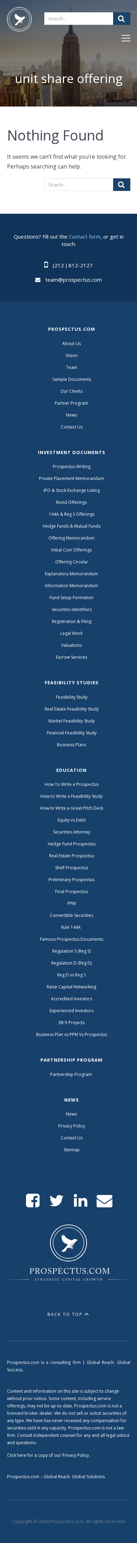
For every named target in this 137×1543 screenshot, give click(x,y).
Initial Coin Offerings (71, 550)
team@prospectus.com (73, 279)
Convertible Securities (71, 915)
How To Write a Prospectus (72, 784)
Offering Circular (71, 562)
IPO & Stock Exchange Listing (72, 490)
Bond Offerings (71, 502)
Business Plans (71, 745)
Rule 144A (71, 927)
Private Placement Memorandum (71, 478)
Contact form (84, 236)
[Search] (121, 18)
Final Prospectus (71, 891)
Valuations (71, 645)
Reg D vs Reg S (71, 975)
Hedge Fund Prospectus (72, 844)
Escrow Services (71, 657)
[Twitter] (56, 1200)
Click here (16, 1455)
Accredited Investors (71, 999)
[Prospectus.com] (19, 20)
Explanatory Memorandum (71, 574)
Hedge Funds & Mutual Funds (71, 526)
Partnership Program (71, 1074)
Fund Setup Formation (71, 598)
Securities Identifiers (72, 609)
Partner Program (71, 403)
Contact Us (72, 427)
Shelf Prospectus (71, 868)
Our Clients (71, 391)
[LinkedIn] (80, 1200)
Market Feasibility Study (71, 721)
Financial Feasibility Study (72, 733)
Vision (72, 355)
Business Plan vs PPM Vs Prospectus (71, 1034)
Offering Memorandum (71, 538)
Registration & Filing (71, 621)
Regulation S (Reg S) (71, 951)
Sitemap (72, 1150)
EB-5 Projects (72, 1023)
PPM (71, 903)
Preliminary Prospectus (71, 880)
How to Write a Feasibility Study (71, 796)
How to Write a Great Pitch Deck (71, 808)
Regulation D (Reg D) (71, 963)
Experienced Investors (71, 1011)
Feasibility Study (71, 697)
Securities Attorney (71, 832)
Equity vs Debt (72, 820)
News (71, 415)
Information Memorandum (71, 586)
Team (71, 367)
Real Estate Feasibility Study (72, 709)
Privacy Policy (71, 1126)
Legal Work (71, 633)
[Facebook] (32, 1200)
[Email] (104, 1200)
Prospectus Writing (71, 466)
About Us (71, 344)
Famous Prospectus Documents (71, 939)
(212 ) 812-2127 (73, 265)
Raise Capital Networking (71, 987)
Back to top (65, 1314)
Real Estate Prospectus (71, 856)
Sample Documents (71, 379)
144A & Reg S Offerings (71, 514)
